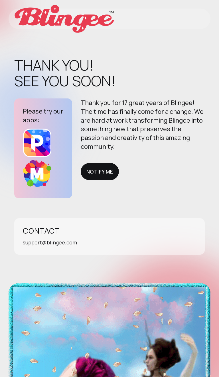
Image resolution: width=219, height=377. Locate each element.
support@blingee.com (50, 242)
